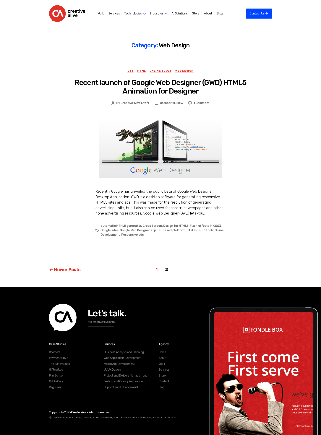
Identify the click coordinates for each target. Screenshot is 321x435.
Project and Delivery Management (125, 375)
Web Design (184, 70)
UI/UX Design (112, 369)
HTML (141, 70)
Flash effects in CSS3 (205, 226)
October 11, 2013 (171, 103)
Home (162, 352)
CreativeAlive (79, 412)
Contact (164, 381)
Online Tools (161, 70)
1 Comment (202, 103)
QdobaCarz (56, 381)
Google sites (110, 230)
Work (101, 13)
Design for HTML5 (176, 226)
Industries (156, 13)
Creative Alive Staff (135, 103)
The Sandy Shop (59, 364)
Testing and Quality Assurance (123, 381)
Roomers (54, 352)
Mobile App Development (119, 364)
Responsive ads (132, 234)
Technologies (133, 13)
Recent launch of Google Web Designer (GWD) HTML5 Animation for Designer (160, 86)
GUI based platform (171, 230)
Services (114, 13)
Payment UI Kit (58, 358)
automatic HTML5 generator (121, 226)
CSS (130, 70)
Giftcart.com (57, 369)
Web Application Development (122, 358)
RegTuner (55, 387)
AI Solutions (179, 13)
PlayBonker (56, 375)
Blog (220, 13)
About (208, 13)
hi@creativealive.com (101, 322)
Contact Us (257, 13)
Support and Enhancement (121, 387)
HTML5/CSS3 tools (200, 230)
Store (195, 13)
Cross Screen (152, 226)
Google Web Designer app (138, 230)
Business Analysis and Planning (124, 352)
